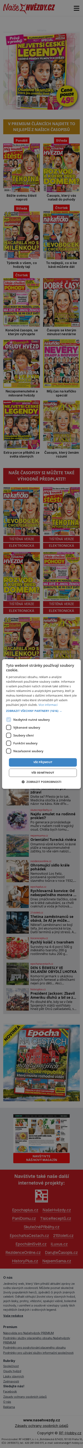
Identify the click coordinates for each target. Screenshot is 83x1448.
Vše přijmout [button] (43, 762)
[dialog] (41, 724)
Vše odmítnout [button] (42, 773)
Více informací (48, 705)
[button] (41, 711)
